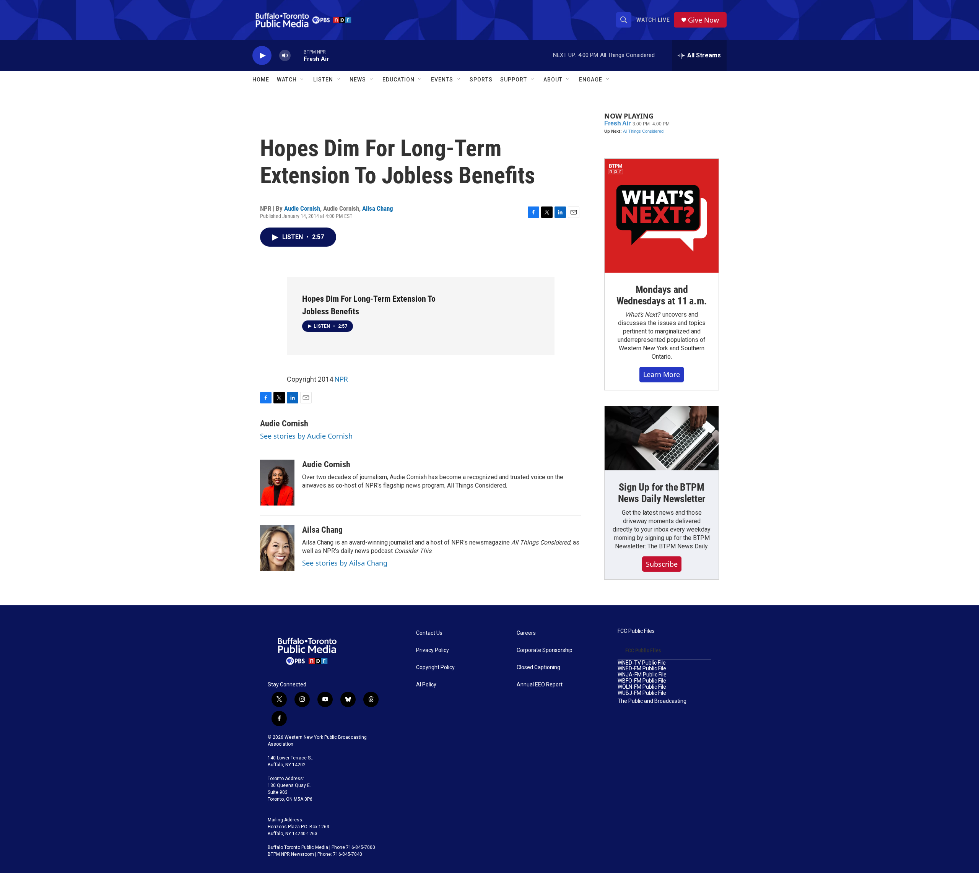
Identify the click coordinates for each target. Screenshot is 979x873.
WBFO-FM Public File (642, 681)
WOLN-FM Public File (642, 687)
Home (260, 79)
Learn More (661, 374)
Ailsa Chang (377, 208)
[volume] (284, 55)
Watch (287, 79)
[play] (262, 55)
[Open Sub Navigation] (302, 79)
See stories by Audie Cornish (306, 436)
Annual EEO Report (540, 685)
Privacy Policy (432, 650)
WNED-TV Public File (642, 663)
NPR (341, 379)
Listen (323, 79)
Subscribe (662, 564)
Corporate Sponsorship (544, 650)
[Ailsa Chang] (277, 548)
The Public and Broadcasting (652, 701)
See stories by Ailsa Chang (344, 562)
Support (513, 79)
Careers (526, 633)
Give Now (703, 20)
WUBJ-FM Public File (642, 693)
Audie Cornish (302, 208)
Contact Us (429, 633)
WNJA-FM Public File (642, 675)
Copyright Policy (435, 667)
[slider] (297, 55)
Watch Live (653, 20)
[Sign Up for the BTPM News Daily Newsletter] (662, 438)
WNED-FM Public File (642, 668)
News (358, 79)
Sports (481, 79)
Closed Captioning (538, 667)
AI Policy (426, 685)
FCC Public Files (636, 631)
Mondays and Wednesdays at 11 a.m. (661, 295)
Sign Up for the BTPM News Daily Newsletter (662, 492)
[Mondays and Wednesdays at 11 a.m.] (662, 216)
